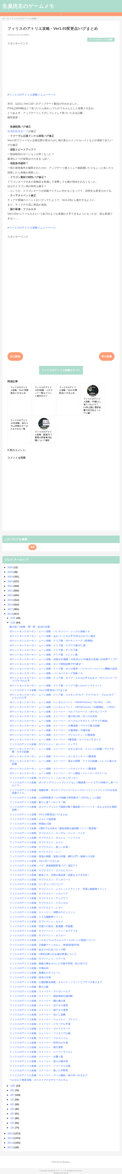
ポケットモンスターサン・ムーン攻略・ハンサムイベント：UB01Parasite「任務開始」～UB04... (63, 707)
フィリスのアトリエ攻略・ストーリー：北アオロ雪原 (39, 1005)
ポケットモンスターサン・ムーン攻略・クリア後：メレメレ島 (44, 654)
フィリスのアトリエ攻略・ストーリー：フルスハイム (39, 1038)
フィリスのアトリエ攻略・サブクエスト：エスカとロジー (41, 870)
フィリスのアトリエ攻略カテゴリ (61, 370)
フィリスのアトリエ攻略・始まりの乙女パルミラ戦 (37, 949)
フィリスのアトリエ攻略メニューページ (32, 94)
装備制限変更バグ (17, 131)
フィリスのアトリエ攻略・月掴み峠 (29, 968)
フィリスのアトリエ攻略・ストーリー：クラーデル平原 (40, 1024)
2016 (10, 613)
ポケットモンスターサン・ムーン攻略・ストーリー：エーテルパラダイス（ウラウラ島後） (59, 720)
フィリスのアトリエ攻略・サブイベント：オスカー (37, 935)
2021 (10, 590)
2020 (10, 595)
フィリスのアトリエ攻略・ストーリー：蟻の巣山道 (37, 1000)
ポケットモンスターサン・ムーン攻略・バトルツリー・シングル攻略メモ (50, 631)
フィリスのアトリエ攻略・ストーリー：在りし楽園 (37, 1014)
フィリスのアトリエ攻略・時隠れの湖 (30, 823)
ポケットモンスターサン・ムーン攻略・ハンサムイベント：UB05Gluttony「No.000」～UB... (61, 702)
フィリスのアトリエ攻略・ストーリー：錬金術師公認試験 (41, 996)
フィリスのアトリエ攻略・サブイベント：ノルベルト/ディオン (44, 777)
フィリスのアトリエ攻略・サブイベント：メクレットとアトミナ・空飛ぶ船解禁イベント (58, 889)
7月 (12, 1099)
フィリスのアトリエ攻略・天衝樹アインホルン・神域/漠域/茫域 (44, 944)
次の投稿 (15, 356)
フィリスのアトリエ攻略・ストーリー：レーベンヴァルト (41, 1051)
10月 (13, 1085)
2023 (10, 581)
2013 (10, 1142)
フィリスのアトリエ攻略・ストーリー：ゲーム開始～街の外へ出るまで (48, 1075)
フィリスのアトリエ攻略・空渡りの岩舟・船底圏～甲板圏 (41, 926)
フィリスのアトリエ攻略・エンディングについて (36, 884)
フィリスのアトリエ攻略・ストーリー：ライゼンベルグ (40, 991)
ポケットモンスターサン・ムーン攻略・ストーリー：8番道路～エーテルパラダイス (55, 739)
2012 (10, 1147)
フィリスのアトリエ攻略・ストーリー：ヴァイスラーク (40, 1028)
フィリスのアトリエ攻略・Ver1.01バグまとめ (34, 861)
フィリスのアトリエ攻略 (100, 39)
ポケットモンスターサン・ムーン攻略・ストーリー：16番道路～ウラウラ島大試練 (55, 725)
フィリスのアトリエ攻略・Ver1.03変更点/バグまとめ (38, 690)
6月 (12, 1104)
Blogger (66, 1162)
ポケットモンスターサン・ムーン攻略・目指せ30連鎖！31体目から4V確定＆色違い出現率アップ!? (63, 659)
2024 (10, 576)
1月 (12, 1127)
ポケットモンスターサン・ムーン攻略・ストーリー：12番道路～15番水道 (50, 730)
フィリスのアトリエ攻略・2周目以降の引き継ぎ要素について (43, 954)
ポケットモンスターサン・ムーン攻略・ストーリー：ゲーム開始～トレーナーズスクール (58, 773)
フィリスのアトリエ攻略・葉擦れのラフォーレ (35, 972)
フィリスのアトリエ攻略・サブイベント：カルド (36, 921)
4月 (12, 1113)
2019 (10, 600)
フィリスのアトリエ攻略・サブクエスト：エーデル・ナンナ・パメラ (47, 833)
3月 (12, 1118)
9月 (12, 1090)
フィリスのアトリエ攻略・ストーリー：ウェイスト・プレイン (44, 1019)
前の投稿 (107, 356)
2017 (10, 609)
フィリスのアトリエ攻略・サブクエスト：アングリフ (39, 898)
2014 (10, 1138)
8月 (12, 1095)
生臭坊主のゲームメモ (28, 6)
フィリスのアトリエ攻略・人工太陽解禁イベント (36, 916)
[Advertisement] (60, 67)
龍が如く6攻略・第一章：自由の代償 (30, 626)
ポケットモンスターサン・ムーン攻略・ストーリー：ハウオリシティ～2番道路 (53, 768)
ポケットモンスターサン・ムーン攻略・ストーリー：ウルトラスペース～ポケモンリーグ (58, 711)
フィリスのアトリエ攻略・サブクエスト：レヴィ (36, 907)
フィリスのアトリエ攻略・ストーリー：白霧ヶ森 (36, 1056)
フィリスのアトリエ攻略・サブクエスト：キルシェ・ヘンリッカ (45, 837)
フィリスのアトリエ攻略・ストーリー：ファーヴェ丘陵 (40, 1065)
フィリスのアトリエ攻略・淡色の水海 (30, 977)
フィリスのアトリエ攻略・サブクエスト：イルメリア (39, 893)
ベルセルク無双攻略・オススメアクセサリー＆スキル (39, 1079)
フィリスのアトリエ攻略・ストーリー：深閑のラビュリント (42, 912)
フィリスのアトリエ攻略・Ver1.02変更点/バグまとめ (38, 814)
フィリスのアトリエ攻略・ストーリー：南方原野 (36, 1047)
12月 (13, 618)
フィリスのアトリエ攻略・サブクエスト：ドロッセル (39, 902)
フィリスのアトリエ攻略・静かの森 (29, 986)
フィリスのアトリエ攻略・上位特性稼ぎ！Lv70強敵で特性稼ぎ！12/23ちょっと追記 (55, 797)
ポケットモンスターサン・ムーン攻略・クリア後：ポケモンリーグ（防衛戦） (52, 640)
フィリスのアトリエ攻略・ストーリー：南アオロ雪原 (39, 1010)
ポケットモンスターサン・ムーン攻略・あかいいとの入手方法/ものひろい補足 (52, 636)
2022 (10, 586)
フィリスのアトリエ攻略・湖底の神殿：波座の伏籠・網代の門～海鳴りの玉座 (52, 856)
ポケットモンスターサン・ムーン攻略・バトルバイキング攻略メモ (46, 673)
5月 (12, 1109)
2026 (10, 567)
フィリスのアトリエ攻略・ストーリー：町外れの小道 (39, 1042)
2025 (10, 572)
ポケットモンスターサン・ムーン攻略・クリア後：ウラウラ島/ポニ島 (48, 645)
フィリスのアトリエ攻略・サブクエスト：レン (35, 851)
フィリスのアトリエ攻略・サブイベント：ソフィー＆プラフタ (44, 930)
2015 (10, 1133)
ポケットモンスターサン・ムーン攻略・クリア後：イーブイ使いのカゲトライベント (56, 685)
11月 (13, 622)
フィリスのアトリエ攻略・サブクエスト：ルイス (36, 842)
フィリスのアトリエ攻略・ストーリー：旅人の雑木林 (39, 1061)
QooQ (66, 1173)
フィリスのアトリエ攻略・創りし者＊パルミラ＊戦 (37, 802)
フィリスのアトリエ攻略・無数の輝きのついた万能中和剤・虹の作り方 (48, 963)
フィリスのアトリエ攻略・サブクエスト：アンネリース (40, 879)
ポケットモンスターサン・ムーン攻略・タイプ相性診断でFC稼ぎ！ (46, 664)
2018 (10, 604)
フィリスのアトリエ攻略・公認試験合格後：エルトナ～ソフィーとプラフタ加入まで (56, 982)
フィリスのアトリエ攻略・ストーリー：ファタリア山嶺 (40, 1033)
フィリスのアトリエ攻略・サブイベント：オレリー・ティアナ (44, 744)
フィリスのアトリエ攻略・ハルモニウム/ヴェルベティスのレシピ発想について (52, 940)
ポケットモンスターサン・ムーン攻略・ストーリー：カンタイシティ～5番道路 (53, 756)
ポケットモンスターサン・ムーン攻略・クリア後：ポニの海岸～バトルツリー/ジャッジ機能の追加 (63, 668)
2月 (12, 1123)
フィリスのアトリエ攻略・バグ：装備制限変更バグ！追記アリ (44, 865)
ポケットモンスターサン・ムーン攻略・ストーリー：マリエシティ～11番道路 (52, 734)
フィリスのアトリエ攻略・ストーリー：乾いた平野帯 (39, 1070)
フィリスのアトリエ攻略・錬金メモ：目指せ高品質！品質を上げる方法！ (50, 875)
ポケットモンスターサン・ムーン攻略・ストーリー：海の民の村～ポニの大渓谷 (53, 716)
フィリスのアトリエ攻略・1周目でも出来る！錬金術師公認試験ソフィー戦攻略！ (54, 828)
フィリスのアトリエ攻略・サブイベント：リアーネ (37, 958)
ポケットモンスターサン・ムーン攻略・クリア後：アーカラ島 (44, 650)
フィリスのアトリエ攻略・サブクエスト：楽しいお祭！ (40, 847)
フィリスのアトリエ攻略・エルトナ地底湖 (33, 819)
